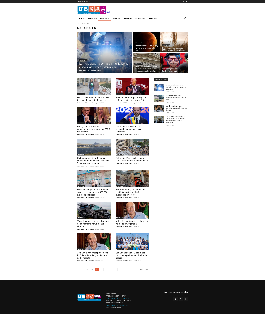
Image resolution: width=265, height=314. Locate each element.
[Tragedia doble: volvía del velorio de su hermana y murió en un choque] (94, 210)
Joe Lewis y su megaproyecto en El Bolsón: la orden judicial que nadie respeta (92, 255)
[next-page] (116, 269)
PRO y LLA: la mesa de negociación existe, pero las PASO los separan (93, 129)
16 (101, 269)
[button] (185, 18)
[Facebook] (181, 1)
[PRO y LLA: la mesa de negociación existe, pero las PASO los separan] (94, 115)
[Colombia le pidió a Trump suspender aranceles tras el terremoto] (132, 115)
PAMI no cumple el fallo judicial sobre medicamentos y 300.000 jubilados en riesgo (92, 192)
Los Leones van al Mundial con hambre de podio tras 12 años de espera (131, 255)
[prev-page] (79, 269)
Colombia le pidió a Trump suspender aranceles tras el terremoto (129, 129)
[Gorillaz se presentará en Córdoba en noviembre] (174, 63)
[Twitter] (186, 1)
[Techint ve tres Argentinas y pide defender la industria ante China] (132, 86)
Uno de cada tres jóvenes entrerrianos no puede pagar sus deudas (176, 108)
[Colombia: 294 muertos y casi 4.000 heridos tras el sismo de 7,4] (132, 147)
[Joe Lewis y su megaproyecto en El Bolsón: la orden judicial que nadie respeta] (94, 241)
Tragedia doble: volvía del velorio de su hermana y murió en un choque (93, 224)
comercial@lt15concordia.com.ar (117, 305)
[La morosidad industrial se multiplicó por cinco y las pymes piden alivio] (104, 52)
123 (111, 269)
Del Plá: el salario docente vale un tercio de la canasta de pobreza (93, 98)
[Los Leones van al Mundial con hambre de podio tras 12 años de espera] (132, 241)
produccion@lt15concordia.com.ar (117, 298)
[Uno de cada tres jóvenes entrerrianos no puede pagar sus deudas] (159, 108)
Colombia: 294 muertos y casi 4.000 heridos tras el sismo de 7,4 (132, 159)
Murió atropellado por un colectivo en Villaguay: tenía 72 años (176, 97)
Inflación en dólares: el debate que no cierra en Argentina (132, 222)
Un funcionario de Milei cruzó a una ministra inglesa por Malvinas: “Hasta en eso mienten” (93, 161)
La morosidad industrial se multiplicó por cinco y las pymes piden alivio (176, 87)
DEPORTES (119, 249)
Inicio (78, 24)
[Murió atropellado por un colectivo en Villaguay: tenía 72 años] (159, 98)
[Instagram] (183, 1)
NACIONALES (83, 60)
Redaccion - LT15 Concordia (85, 103)
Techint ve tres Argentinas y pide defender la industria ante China (131, 98)
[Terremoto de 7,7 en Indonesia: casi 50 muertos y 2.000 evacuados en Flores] (132, 178)
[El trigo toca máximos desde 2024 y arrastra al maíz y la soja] (174, 42)
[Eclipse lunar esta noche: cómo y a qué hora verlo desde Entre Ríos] (146, 42)
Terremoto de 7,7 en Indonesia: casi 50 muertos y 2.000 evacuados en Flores (130, 192)
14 (92, 269)
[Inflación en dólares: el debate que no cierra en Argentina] (132, 210)
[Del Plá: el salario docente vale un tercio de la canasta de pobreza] (94, 86)
